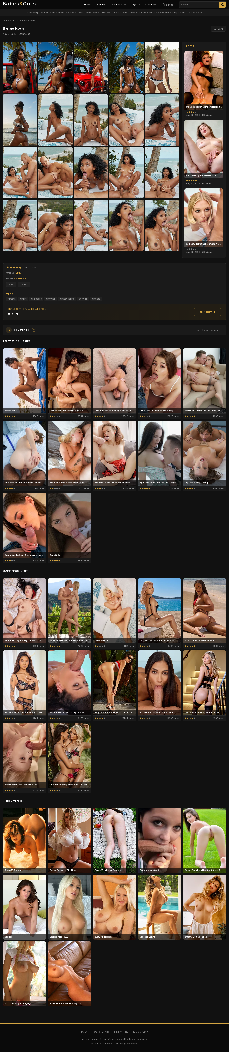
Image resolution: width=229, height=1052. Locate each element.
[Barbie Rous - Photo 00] (20, 67)
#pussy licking (67, 298)
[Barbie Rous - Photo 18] (126, 225)
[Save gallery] (219, 56)
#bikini (23, 298)
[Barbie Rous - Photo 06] (55, 120)
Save (220, 28)
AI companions (163, 12)
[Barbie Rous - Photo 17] (91, 225)
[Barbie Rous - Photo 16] (55, 225)
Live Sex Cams (109, 12)
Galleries (101, 4)
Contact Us (151, 4)
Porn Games (92, 12)
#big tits (96, 298)
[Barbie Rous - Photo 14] (162, 172)
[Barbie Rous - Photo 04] (162, 67)
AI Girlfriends (58, 12)
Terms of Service (100, 1032)
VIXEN (15, 20)
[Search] (222, 5)
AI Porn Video (195, 12)
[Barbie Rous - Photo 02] (91, 67)
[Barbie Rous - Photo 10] (20, 172)
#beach (12, 298)
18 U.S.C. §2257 (140, 1032)
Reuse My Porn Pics (39, 12)
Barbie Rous (20, 278)
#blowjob (51, 298)
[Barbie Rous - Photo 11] (55, 172)
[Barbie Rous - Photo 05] (20, 120)
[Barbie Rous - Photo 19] (162, 225)
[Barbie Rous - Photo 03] (126, 67)
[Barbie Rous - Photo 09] (162, 120)
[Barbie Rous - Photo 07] (91, 120)
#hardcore (36, 298)
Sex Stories (146, 12)
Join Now (206, 312)
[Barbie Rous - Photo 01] (55, 67)
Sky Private (179, 12)
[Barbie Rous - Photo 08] (126, 120)
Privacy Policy (121, 1032)
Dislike (24, 284)
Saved (169, 4)
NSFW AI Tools (75, 12)
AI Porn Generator (129, 12)
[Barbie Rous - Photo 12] (91, 172)
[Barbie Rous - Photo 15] (20, 225)
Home (87, 4)
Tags (134, 4)
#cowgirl (83, 298)
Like (11, 284)
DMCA (84, 1032)
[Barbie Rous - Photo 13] (126, 172)
